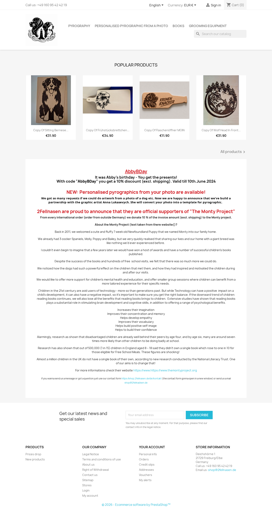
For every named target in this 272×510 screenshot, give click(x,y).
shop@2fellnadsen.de (136, 382)
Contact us (90, 475)
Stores (87, 485)
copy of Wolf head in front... (221, 130)
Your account (152, 447)
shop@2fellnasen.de (222, 470)
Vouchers (145, 475)
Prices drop (33, 454)
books (178, 26)
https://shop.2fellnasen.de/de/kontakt (141, 378)
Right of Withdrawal (95, 470)
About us (88, 464)
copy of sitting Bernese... (50, 130)
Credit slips (147, 464)
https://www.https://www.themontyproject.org (165, 370)
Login (86, 490)
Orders (144, 459)
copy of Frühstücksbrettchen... (107, 130)
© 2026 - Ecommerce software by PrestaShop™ (136, 505)
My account (90, 495)
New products (35, 459)
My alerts (145, 480)
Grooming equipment (208, 26)
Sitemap (87, 480)
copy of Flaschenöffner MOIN (164, 130)
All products (233, 152)
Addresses (146, 470)
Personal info (148, 454)
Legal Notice (90, 454)
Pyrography (79, 26)
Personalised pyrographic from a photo (131, 26)
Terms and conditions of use (101, 459)
